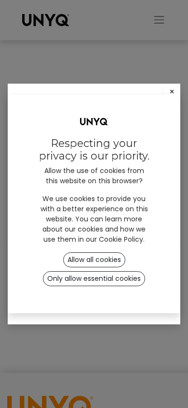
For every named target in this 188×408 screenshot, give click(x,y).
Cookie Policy (121, 239)
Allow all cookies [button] (94, 259)
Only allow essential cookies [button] (94, 278)
